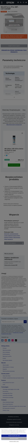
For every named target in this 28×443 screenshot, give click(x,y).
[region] (14, 435)
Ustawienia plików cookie (14, 441)
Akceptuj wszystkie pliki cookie (14, 435)
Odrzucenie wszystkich (14, 438)
